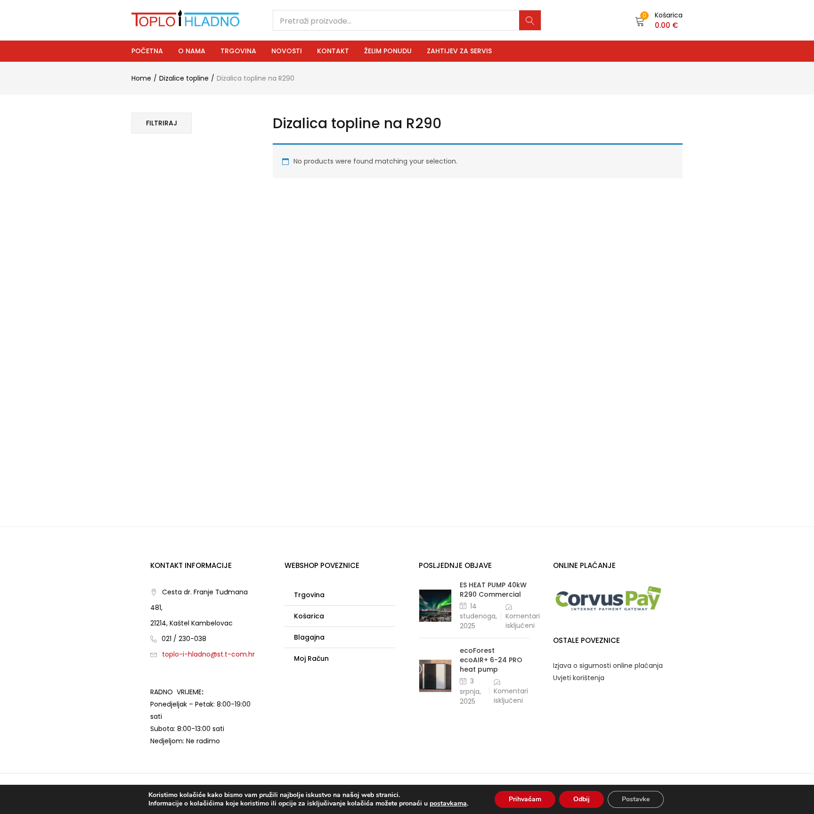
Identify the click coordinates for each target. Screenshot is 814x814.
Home (141, 78)
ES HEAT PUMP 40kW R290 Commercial (493, 589)
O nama (191, 51)
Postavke (636, 799)
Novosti (286, 51)
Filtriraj (161, 123)
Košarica (309, 616)
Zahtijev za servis (459, 51)
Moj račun (311, 658)
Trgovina (238, 51)
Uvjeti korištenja (578, 677)
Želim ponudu (388, 51)
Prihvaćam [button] (525, 799)
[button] (659, 20)
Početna (147, 51)
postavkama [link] (448, 803)
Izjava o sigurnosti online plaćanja (608, 665)
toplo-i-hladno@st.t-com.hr (208, 654)
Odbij (581, 799)
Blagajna (309, 637)
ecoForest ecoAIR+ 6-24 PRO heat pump (491, 660)
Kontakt (333, 51)
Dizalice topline (184, 78)
